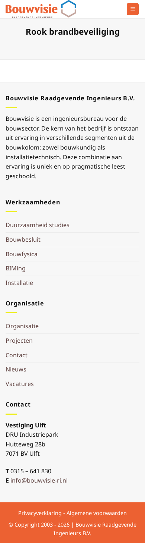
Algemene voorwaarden (97, 513)
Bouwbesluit (23, 239)
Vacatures (20, 384)
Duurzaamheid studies (38, 225)
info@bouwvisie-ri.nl (39, 480)
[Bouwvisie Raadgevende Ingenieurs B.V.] (43, 9)
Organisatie (22, 326)
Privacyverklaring (40, 513)
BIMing (16, 268)
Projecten (19, 340)
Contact (17, 355)
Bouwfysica (22, 254)
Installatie (19, 283)
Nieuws (16, 369)
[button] (133, 9)
